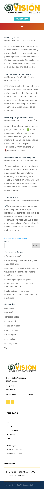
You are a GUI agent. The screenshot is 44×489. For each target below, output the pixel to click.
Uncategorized (10, 343)
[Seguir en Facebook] (8, 402)
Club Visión (11, 40)
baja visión (9, 312)
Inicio (9, 422)
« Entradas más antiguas (15, 238)
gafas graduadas (12, 330)
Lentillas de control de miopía (17, 74)
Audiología (9, 308)
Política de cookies (14, 454)
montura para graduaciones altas (18, 118)
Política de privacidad (15, 450)
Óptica (9, 426)
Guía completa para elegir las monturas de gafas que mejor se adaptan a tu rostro (19, 283)
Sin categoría (10, 335)
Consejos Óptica (32, 120)
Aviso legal (11, 446)
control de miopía (16, 80)
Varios (7, 348)
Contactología (32, 40)
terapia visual (10, 339)
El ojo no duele (11, 198)
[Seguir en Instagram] (12, 402)
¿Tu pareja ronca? (12, 256)
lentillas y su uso (11, 38)
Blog (8, 438)
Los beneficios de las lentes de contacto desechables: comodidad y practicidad (20, 294)
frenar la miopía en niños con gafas (19, 158)
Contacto (22, 19)
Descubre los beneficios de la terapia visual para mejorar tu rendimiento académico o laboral (21, 271)
